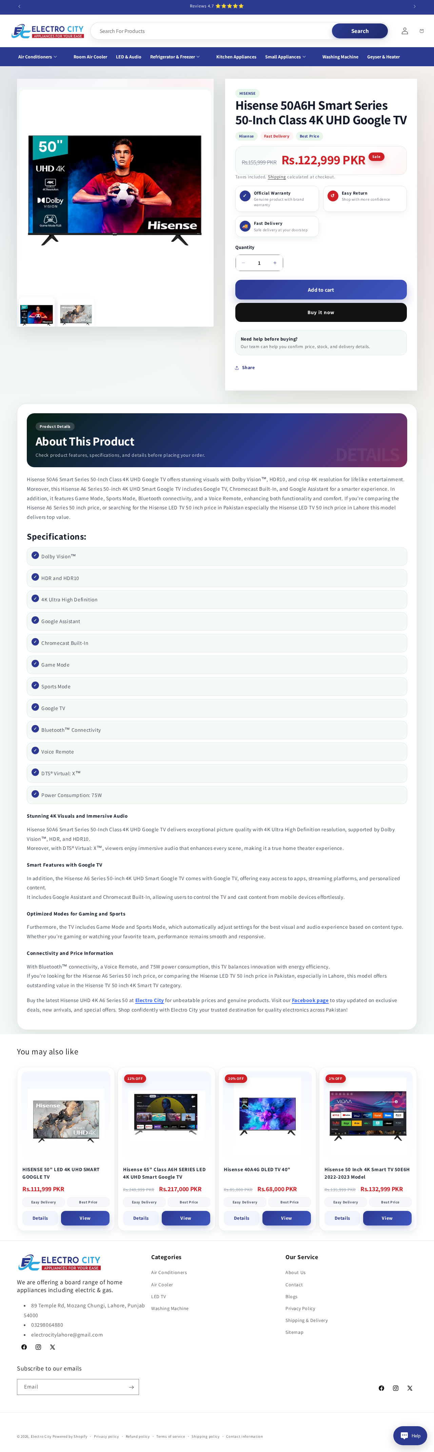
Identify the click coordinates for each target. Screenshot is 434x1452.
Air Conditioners (169, 1273)
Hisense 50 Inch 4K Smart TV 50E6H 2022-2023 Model (367, 1173)
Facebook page (310, 1000)
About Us (295, 1273)
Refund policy (138, 1436)
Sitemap (294, 1332)
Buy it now (321, 312)
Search (360, 31)
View (85, 1218)
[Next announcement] (414, 6)
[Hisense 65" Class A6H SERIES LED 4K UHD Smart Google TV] (166, 1116)
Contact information (244, 1436)
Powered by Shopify (70, 1436)
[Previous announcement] (19, 6)
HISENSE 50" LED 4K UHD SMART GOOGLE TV (61, 1173)
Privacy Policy (300, 1308)
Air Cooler (162, 1285)
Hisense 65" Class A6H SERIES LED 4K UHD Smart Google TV (164, 1173)
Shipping (277, 177)
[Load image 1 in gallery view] (37, 314)
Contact (294, 1285)
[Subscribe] (131, 1387)
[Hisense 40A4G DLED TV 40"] (267, 1116)
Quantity (245, 247)
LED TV (158, 1296)
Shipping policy (206, 1436)
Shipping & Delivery (306, 1320)
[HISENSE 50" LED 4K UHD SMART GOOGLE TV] (66, 1116)
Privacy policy (106, 1436)
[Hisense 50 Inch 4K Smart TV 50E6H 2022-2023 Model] (368, 1116)
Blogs (291, 1296)
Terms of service (170, 1436)
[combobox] (212, 30)
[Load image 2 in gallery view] (76, 315)
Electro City (149, 1000)
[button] (41, 56)
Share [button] (248, 367)
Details (40, 1218)
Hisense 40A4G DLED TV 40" (257, 1169)
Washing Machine (170, 1308)
